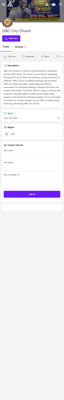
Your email (8, 162)
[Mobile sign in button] (47, 4)
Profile (6, 47)
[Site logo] (10, 4)
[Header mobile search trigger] (61, 4)
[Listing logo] (7, 22)
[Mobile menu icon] (3, 4)
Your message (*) (11, 174)
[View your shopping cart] (54, 4)
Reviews (20, 47)
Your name (8, 150)
